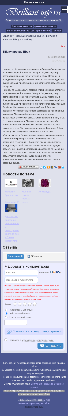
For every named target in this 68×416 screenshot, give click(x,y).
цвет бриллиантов (40, 31)
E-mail (47, 400)
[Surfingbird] (63, 167)
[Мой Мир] (52, 167)
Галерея (57, 31)
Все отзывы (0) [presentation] (15, 256)
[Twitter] (45, 167)
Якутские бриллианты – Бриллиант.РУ (12, 196)
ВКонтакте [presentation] (36, 256)
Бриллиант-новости (22, 26)
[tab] (15, 256)
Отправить (53, 345)
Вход (63, 46)
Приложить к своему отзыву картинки (36, 331)
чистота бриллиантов (18, 31)
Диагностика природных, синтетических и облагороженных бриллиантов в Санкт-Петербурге (12, 228)
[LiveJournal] (56, 167)
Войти (46, 272)
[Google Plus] (59, 167)
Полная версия (34, 2)
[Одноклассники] (48, 167)
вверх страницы (34, 407)
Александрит (45, 191)
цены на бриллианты (45, 26)
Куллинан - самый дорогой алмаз (27, 196)
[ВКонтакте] (41, 167)
